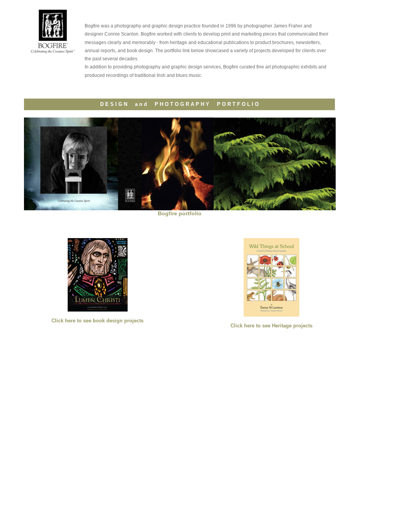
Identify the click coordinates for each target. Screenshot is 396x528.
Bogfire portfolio (179, 213)
